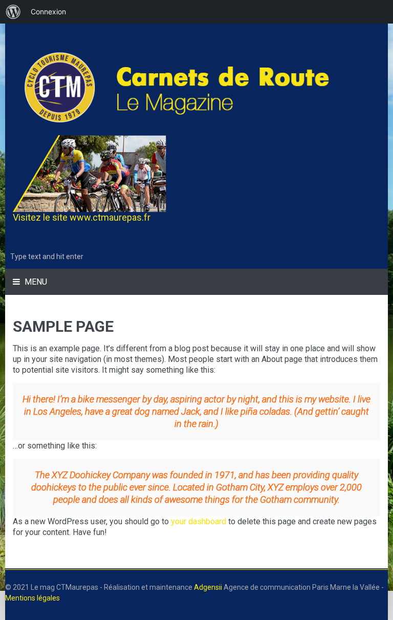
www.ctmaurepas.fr (110, 217)
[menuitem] (13, 12)
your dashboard (198, 521)
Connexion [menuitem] (48, 11)
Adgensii (208, 587)
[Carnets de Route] (196, 87)
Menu (35, 282)
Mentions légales (32, 598)
